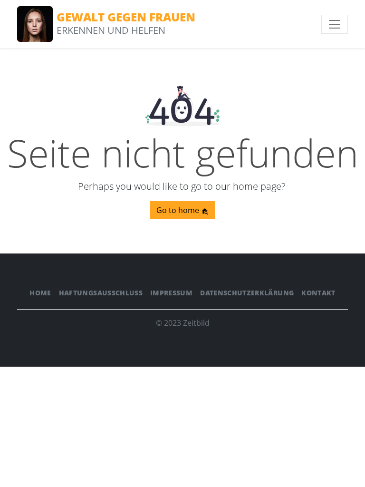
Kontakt (318, 292)
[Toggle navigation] (334, 24)
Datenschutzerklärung (247, 292)
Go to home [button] (178, 210)
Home (40, 292)
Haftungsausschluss (101, 292)
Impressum (171, 292)
